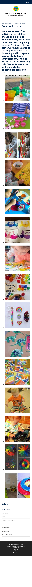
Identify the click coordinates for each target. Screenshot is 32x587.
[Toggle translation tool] (7, 2)
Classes (10, 22)
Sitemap (16, 549)
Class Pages (19, 22)
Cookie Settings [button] (16, 554)
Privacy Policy (16, 552)
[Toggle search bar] (3, 2)
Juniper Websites (20, 546)
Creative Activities (20, 23)
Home (3, 22)
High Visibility (16, 547)
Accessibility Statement (16, 551)
